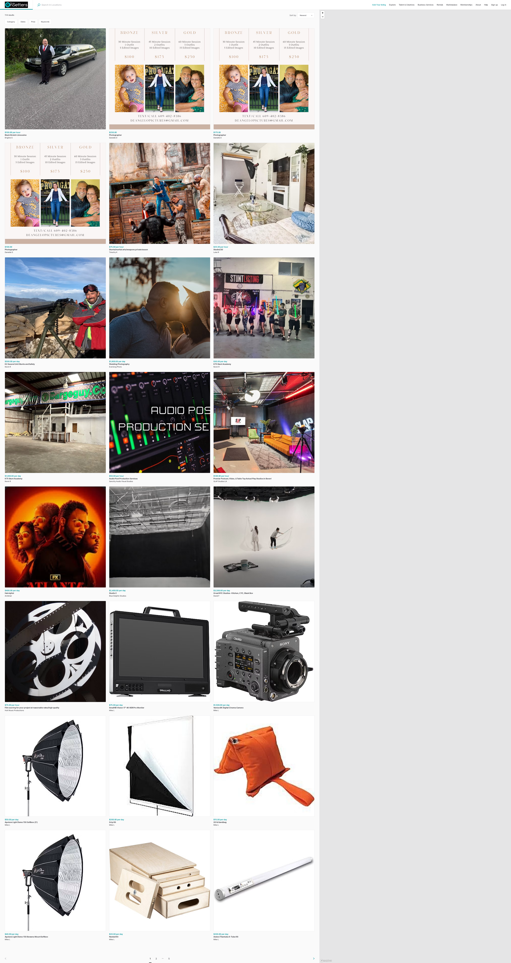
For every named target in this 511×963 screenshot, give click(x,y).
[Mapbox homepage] (326, 960)
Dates (23, 22)
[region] (415, 486)
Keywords (45, 22)
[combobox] (58, 5)
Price (33, 22)
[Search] (38, 5)
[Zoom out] (323, 17)
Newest (303, 15)
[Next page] (312, 958)
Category (11, 22)
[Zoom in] (323, 13)
